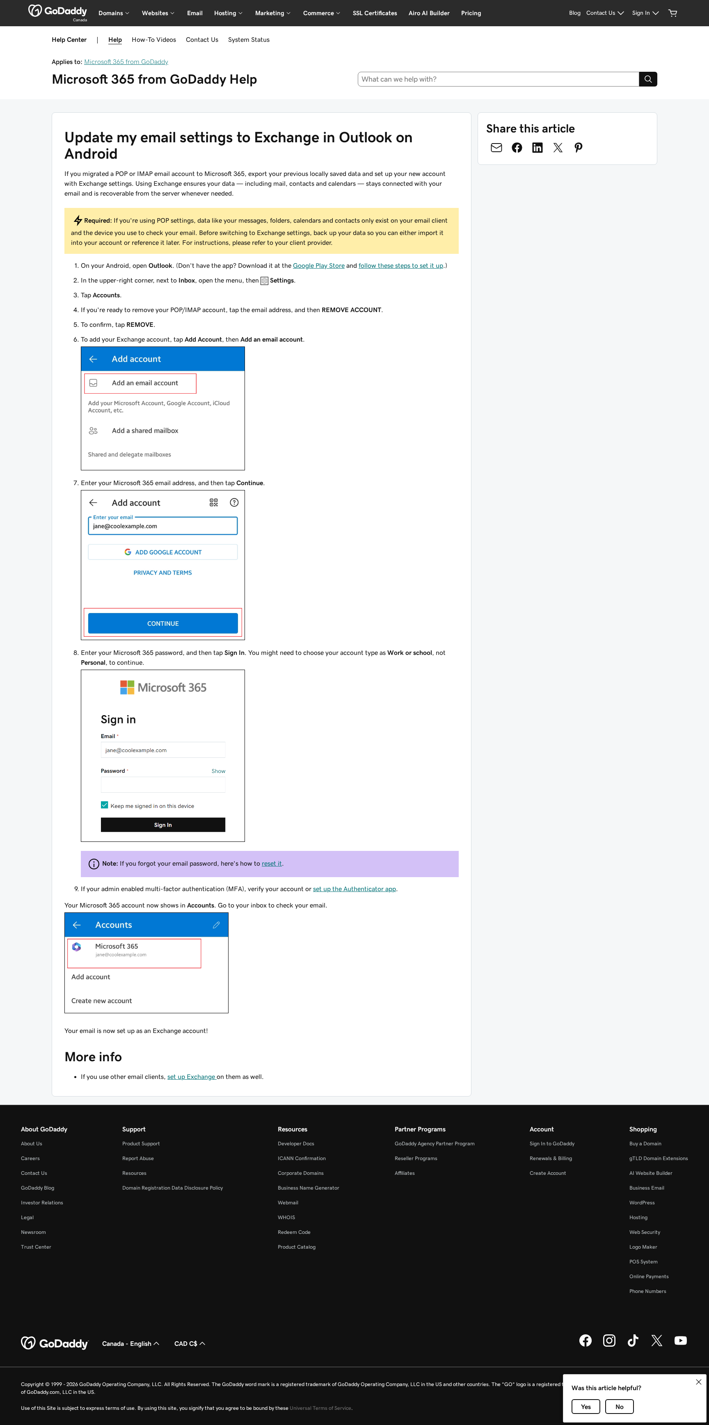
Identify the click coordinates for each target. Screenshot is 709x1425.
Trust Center (36, 1246)
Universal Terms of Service (320, 1408)
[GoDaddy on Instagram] (609, 1345)
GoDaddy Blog (37, 1187)
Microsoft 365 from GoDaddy (126, 61)
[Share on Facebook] (517, 147)
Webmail (288, 1202)
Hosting (638, 1217)
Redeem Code (294, 1232)
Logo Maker (643, 1246)
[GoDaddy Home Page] (55, 1343)
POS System (643, 1261)
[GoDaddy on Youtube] (680, 1345)
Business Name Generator (308, 1187)
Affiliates (405, 1173)
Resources (134, 1173)
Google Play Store (319, 265)
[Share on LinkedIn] (537, 147)
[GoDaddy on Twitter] (657, 1345)
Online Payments (649, 1276)
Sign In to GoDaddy (552, 1143)
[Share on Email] (496, 147)
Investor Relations (42, 1202)
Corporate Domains (301, 1173)
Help (115, 39)
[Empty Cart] (673, 13)
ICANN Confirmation (302, 1158)
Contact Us (202, 39)
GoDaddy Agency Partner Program (435, 1143)
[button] (698, 1382)
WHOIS (286, 1217)
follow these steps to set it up (401, 265)
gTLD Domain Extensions (658, 1158)
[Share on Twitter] (558, 147)
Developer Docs (296, 1143)
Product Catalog (297, 1246)
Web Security (644, 1232)
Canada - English (126, 1343)
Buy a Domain (645, 1143)
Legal (27, 1217)
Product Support (141, 1143)
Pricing (471, 13)
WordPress (642, 1202)
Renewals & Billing (551, 1158)
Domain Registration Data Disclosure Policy (172, 1187)
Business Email (646, 1187)
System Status (249, 39)
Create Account (548, 1173)
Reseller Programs (416, 1158)
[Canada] (57, 10)
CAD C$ (185, 1343)
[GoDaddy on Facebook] (585, 1345)
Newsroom (33, 1232)
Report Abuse (138, 1158)
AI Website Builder (650, 1173)
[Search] (648, 79)
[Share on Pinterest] (578, 147)
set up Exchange (192, 1076)
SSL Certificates (375, 13)
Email (195, 13)
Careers (30, 1158)
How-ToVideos (154, 39)
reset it (272, 863)
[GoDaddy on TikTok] (633, 1345)
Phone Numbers (647, 1291)
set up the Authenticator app (354, 888)
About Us (31, 1143)
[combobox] (498, 79)
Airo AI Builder (429, 13)
